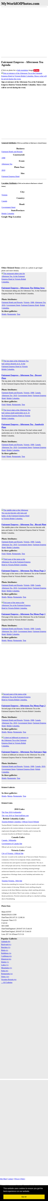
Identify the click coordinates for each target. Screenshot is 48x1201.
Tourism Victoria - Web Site (12, 881)
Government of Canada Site (12, 844)
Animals (5, 942)
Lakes (5, 965)
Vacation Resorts (8, 980)
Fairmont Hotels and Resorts (12, 152)
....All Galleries (6, 982)
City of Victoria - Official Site (12, 853)
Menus (9, 597)
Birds (4, 950)
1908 (3, 158)
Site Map (3, 1179)
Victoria (4, 195)
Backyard (6, 944)
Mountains (6, 968)
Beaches (5, 947)
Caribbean (6, 956)
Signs (5, 977)
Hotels (4, 314)
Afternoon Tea (7, 164)
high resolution (22, 70)
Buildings (6, 953)
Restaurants (11, 314)
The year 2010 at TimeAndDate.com (15, 816)
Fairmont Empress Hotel (10, 176)
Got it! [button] (24, 1197)
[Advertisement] (24, 32)
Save (37, 70)
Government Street (8, 207)
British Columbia (8, 214)
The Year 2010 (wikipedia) (11, 812)
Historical (6, 959)
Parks (4, 971)
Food (3, 405)
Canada (4, 201)
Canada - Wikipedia (9, 840)
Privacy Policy (19, 1179)
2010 (3, 170)
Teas (18, 314)
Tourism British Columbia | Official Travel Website (20, 822)
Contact (10, 1179)
